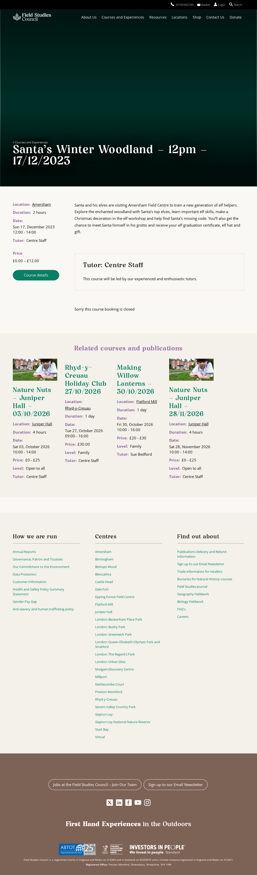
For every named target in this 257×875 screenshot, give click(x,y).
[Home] (32, 17)
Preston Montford (108, 692)
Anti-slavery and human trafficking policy (43, 609)
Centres (106, 537)
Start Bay (102, 729)
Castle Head (104, 581)
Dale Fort (102, 589)
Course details (36, 274)
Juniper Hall (42, 423)
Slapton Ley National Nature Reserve (122, 722)
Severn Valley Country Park (115, 707)
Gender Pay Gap (25, 601)
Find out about (198, 537)
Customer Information (29, 581)
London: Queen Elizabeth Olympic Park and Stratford (127, 644)
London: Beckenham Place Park (118, 619)
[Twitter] (109, 802)
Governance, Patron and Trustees (38, 559)
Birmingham (104, 559)
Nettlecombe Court (109, 684)
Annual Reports (24, 551)
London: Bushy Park (110, 627)
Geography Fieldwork (193, 594)
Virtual (100, 737)
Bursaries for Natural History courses (204, 579)
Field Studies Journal (192, 586)
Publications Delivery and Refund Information (201, 554)
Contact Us (215, 17)
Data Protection (24, 574)
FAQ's (181, 609)
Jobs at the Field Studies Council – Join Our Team (95, 784)
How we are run (35, 537)
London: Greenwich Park (113, 634)
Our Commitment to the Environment (41, 566)
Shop (197, 17)
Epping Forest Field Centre (114, 597)
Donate (236, 17)
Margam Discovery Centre (114, 669)
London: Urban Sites (110, 661)
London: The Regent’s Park (115, 654)
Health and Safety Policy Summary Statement (38, 591)
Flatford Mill (146, 401)
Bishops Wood (106, 566)
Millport (101, 676)
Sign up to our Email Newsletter (200, 564)
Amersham (41, 204)
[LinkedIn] (119, 802)
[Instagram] (147, 802)
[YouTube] (138, 802)
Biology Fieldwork (190, 601)
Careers (182, 616)
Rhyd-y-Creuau (78, 408)
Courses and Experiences (123, 17)
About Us (89, 17)
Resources (158, 17)
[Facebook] (128, 802)
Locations (179, 17)
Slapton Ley (104, 714)
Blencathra (103, 574)
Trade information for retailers (199, 571)
